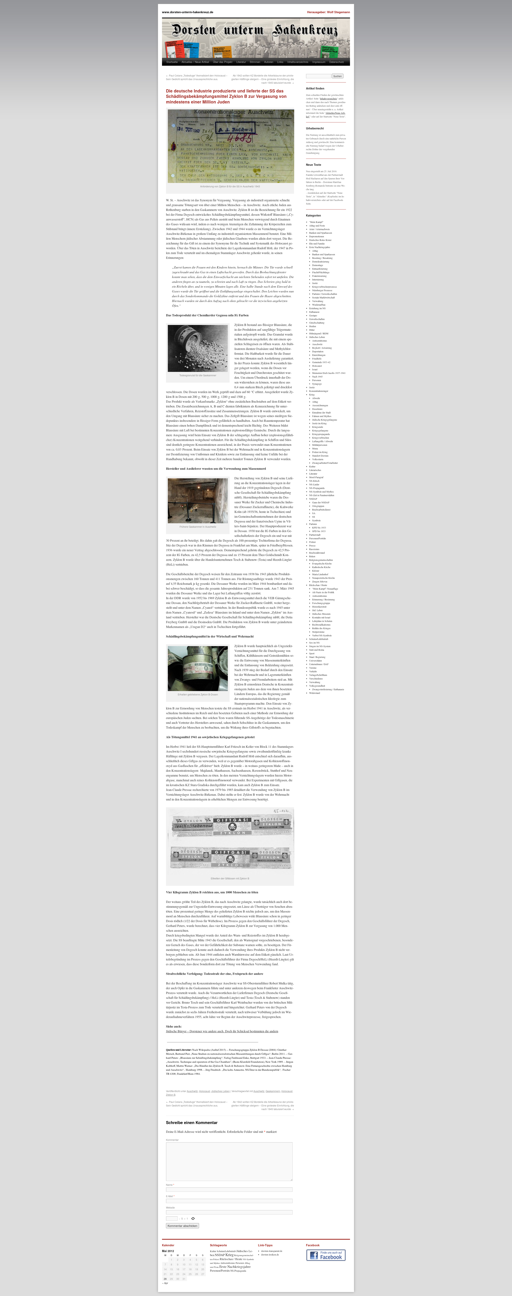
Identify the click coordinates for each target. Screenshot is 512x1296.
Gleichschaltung (316, 322)
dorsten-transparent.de (271, 1250)
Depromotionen (316, 236)
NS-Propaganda (316, 488)
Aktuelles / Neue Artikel (195, 62)
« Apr (165, 1283)
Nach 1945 (317, 376)
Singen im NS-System (319, 646)
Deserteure (317, 408)
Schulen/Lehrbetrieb (318, 639)
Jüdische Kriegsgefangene (324, 419)
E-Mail (170, 1196)
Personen (316, 380)
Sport (311, 653)
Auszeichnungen (320, 405)
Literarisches (315, 470)
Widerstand (314, 692)
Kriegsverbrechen (320, 437)
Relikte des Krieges (321, 628)
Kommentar (172, 1139)
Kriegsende (317, 426)
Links (280, 62)
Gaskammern (273, 1091)
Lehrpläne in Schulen (322, 621)
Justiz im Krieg (319, 423)
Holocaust (204, 1091)
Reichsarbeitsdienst (321, 509)
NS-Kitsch (314, 480)
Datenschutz (336, 62)
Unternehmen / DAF (319, 664)
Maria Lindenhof (320, 574)
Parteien (313, 523)
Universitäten (315, 660)
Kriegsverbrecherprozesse (324, 286)
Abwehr (316, 398)
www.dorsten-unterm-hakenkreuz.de (187, 12)
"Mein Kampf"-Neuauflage (325, 588)
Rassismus (314, 549)
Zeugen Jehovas (319, 581)
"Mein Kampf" (316, 221)
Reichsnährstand (317, 552)
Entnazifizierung (320, 268)
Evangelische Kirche (322, 563)
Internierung (318, 279)
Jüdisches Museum (321, 613)
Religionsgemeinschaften (321, 559)
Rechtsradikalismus (321, 624)
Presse (312, 545)
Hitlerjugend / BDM (318, 333)
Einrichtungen (318, 355)
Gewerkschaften (317, 319)
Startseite (172, 62)
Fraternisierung (319, 275)
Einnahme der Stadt (321, 412)
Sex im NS (314, 642)
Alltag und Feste (317, 225)
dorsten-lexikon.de (270, 1254)
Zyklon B (170, 1094)
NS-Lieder (314, 484)
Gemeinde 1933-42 (321, 362)
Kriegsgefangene (320, 430)
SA (313, 513)
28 (165, 1278)
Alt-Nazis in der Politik (323, 592)
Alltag (315, 250)
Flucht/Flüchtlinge (320, 272)
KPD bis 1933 (319, 527)
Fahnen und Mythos (321, 416)
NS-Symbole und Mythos (321, 491)
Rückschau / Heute (318, 585)
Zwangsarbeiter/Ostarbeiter (325, 462)
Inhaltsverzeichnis (297, 62)
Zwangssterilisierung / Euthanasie (328, 689)
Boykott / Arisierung (322, 347)
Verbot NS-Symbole (322, 635)
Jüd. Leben (317, 610)
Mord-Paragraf (316, 477)
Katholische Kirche (321, 567)
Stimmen (255, 62)
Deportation (317, 351)
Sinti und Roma (316, 649)
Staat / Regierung (317, 656)
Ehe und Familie (317, 243)
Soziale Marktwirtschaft (323, 297)
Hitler (312, 329)
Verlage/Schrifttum (318, 674)
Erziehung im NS (317, 308)
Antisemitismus (319, 340)
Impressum (318, 62)
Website (170, 1207)
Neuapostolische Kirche (323, 577)
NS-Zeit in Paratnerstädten (321, 495)
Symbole (316, 520)
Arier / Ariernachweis (319, 229)
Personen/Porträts (317, 538)
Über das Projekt (222, 62)
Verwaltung (317, 301)
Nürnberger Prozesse (322, 290)
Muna (315, 448)
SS (313, 516)
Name (170, 1184)
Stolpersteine (318, 631)
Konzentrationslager (318, 390)
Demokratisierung (320, 261)
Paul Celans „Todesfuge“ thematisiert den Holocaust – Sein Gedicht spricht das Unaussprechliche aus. (196, 77)
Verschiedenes (316, 678)
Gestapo (313, 315)
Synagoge (317, 383)
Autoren (268, 62)
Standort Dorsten (320, 455)
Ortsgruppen (318, 505)
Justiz (315, 283)
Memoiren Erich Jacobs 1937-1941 (329, 372)
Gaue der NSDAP (320, 502)
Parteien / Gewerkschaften (324, 293)
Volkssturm (317, 459)
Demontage (317, 265)
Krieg (312, 394)
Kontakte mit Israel (321, 617)
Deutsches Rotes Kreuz (320, 239)
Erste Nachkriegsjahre (319, 247)
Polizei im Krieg (320, 452)
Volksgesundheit (317, 685)
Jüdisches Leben (220, 1091)
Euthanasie (314, 311)
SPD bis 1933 (319, 531)
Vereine (312, 667)
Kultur (312, 466)
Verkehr (313, 671)
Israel (314, 369)
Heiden (312, 326)
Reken (312, 556)
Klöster (315, 570)
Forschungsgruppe (321, 603)
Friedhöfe (316, 358)
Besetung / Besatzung (322, 257)
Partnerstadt (314, 534)
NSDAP (313, 498)
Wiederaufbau (318, 304)
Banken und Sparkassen (320, 232)
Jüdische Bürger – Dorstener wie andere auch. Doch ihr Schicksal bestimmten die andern (222, 1031)
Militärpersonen (319, 444)
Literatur (241, 62)
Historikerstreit (319, 606)
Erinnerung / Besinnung (323, 599)
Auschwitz (192, 1091)
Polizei (312, 541)
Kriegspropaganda (321, 434)
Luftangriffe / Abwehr (322, 441)
